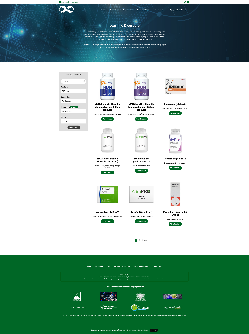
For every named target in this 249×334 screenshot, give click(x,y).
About (89, 266)
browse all (74, 107)
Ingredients (127, 10)
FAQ (108, 266)
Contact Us (99, 266)
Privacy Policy (157, 266)
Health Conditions (143, 10)
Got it (154, 330)
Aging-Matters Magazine (179, 10)
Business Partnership (122, 266)
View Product (107, 119)
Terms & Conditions (140, 266)
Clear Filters (73, 127)
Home (102, 10)
